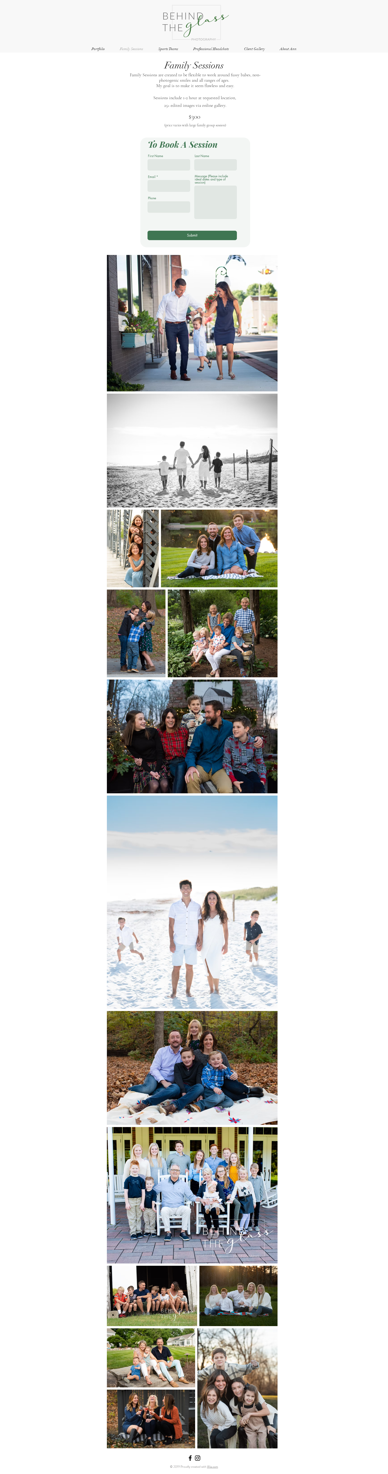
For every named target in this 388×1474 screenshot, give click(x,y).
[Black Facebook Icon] (190, 1458)
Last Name (202, 156)
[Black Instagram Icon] (197, 1458)
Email (151, 176)
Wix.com (212, 1466)
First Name (155, 156)
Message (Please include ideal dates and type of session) (211, 179)
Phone (152, 198)
